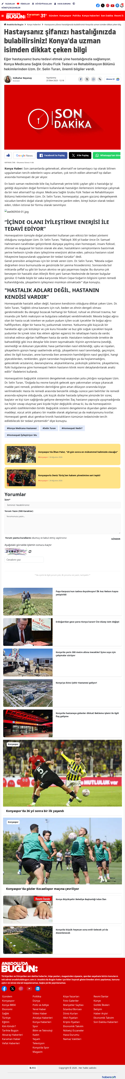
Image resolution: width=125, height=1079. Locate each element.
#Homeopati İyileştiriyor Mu (22, 435)
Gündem (7, 996)
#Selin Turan (49, 428)
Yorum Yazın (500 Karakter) (19, 511)
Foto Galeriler (71, 1000)
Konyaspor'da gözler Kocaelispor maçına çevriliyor (42, 889)
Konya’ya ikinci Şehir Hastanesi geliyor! (76, 682)
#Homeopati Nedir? (72, 428)
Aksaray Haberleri (12, 1034)
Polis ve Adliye (41, 1005)
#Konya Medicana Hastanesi (22, 428)
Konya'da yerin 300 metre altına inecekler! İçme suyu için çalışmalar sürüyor (86, 654)
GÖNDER (115, 538)
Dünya (36, 1000)
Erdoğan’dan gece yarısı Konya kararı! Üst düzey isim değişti (87, 621)
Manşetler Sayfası (73, 1005)
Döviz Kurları (70, 1013)
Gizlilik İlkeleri (101, 1005)
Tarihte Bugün (10, 1030)
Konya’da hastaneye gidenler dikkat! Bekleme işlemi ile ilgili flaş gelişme (87, 715)
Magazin (38, 1051)
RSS (33, 1067)
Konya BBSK (9, 1005)
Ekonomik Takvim (73, 1026)
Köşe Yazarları (71, 996)
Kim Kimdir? (9, 1026)
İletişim (98, 1009)
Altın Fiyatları (70, 1017)
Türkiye (6, 1017)
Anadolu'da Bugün (14, 24)
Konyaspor (8, 1000)
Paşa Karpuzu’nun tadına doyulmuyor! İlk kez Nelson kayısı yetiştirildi (87, 593)
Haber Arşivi (101, 1013)
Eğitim (5, 1022)
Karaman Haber (11, 1039)
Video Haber (40, 1013)
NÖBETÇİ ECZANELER (11, 8)
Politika (37, 996)
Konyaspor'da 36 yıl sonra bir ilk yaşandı (35, 811)
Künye (97, 1000)
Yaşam (36, 1039)
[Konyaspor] (62, 773)
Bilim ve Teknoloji (42, 1030)
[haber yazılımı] (109, 1076)
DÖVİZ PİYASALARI (43, 4)
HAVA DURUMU (64, 4)
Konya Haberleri (34, 24)
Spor (35, 1026)
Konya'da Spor (41, 1047)
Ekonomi (7, 1009)
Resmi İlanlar (101, 996)
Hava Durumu (71, 1034)
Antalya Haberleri (43, 1017)
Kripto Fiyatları (71, 1022)
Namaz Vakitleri (72, 1039)
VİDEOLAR (25, 4)
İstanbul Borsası (72, 1009)
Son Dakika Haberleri (106, 1022)
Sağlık (5, 1013)
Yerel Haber (39, 1009)
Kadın (36, 1034)
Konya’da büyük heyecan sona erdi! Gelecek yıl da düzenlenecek (82, 931)
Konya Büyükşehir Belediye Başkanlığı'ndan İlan (81, 899)
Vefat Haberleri (11, 1043)
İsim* (7, 499)
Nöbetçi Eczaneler (73, 1030)
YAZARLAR (10, 4)
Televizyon (39, 1043)
